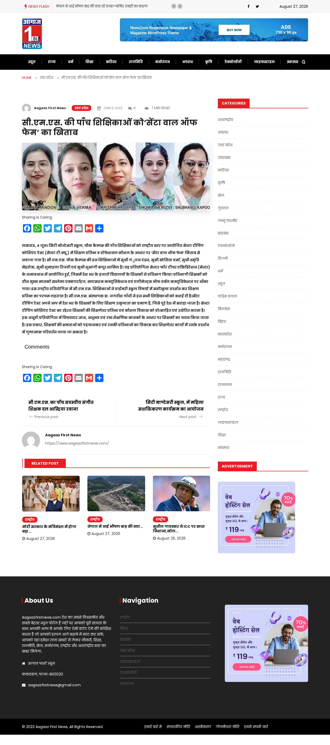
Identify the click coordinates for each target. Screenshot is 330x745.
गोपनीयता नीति (227, 726)
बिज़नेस (224, 308)
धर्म (70, 61)
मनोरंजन (162, 61)
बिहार (222, 321)
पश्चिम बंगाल (227, 296)
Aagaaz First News (50, 108)
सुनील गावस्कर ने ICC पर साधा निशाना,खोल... (179, 529)
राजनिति (136, 61)
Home (27, 77)
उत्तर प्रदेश (81, 108)
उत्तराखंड (224, 157)
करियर (111, 61)
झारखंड (223, 233)
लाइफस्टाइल (264, 61)
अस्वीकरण (203, 726)
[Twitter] (257, 6)
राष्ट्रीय (30, 519)
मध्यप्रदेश (225, 334)
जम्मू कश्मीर (227, 220)
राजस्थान (225, 384)
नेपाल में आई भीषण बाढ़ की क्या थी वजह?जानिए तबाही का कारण (101, 6)
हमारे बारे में (153, 726)
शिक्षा (90, 61)
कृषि (208, 61)
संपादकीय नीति (178, 726)
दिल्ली (223, 258)
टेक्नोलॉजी (233, 61)
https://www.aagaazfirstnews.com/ (77, 443)
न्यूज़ (32, 61)
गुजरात (223, 208)
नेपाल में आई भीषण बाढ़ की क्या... (115, 526)
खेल (221, 195)
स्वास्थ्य (292, 61)
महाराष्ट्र (224, 359)
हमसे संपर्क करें (256, 726)
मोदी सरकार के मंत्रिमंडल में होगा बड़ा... (49, 529)
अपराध (187, 61)
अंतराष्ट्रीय (225, 119)
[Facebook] (249, 6)
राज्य (52, 61)
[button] (173, 6)
